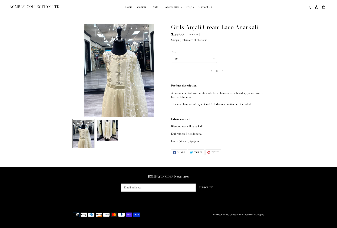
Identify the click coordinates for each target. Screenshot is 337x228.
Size (174, 52)
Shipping (176, 40)
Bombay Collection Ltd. (35, 7)
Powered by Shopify (254, 214)
